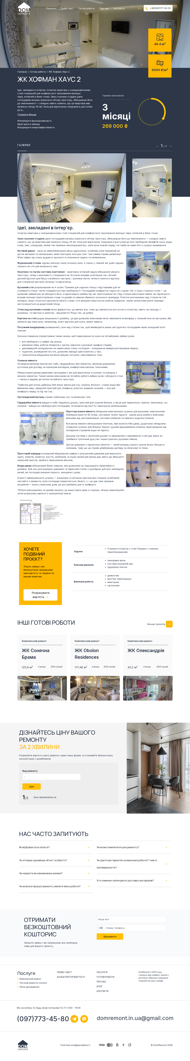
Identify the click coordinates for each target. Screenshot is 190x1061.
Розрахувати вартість (40, 595)
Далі (31, 786)
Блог (100, 986)
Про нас (104, 8)
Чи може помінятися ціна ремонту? (118, 847)
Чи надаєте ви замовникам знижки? (40, 873)
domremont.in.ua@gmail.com (135, 1018)
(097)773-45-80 (43, 1019)
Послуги (50, 8)
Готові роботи (86, 8)
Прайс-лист (67, 8)
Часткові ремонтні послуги (33, 983)
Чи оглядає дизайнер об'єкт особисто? (43, 860)
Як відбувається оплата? (34, 847)
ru (139, 8)
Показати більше (27, 114)
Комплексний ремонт (30, 979)
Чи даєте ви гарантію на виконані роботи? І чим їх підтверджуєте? (127, 864)
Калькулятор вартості (71, 976)
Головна (22, 71)
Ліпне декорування (29, 987)
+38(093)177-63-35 (160, 8)
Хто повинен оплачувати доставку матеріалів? (125, 880)
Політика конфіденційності (75, 1045)
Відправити (109, 936)
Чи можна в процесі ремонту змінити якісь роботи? (50, 886)
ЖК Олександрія (146, 650)
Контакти (119, 8)
